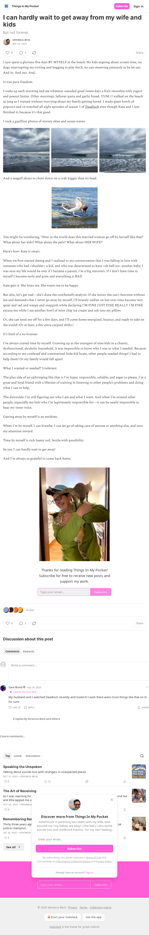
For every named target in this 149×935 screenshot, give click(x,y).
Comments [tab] (12, 651)
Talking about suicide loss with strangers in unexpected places (44, 772)
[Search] (142, 756)
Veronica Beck (21, 40)
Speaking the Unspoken (22, 767)
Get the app (93, 917)
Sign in (138, 6)
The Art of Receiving (19, 791)
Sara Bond (15, 687)
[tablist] (20, 651)
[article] (74, 774)
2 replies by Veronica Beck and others (36, 719)
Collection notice (100, 907)
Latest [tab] (18, 756)
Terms (83, 907)
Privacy (72, 907)
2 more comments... (12, 736)
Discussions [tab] (33, 756)
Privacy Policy (104, 861)
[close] (112, 800)
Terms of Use (93, 857)
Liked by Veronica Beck (24, 691)
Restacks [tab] (28, 651)
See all (11, 847)
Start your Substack (64, 917)
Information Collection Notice (73, 861)
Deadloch (92, 106)
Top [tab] (7, 756)
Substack (55, 927)
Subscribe (122, 6)
